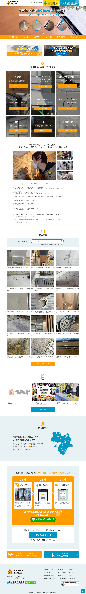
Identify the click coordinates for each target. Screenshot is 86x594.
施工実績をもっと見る (43, 364)
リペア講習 (49, 37)
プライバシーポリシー (49, 578)
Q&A (70, 575)
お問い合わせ (73, 37)
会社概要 (60, 575)
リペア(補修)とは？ (12, 37)
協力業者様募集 (61, 37)
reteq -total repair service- (15, 571)
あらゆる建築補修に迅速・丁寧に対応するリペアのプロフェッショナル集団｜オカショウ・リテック (12, 3)
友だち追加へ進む (43, 519)
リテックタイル (62, 572)
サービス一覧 (24, 37)
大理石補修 (72, 572)
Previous (2, 20)
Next (83, 20)
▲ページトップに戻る (83, 591)
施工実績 (36, 37)
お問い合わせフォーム (43, 535)
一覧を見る (43, 409)
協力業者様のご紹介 (49, 575)
